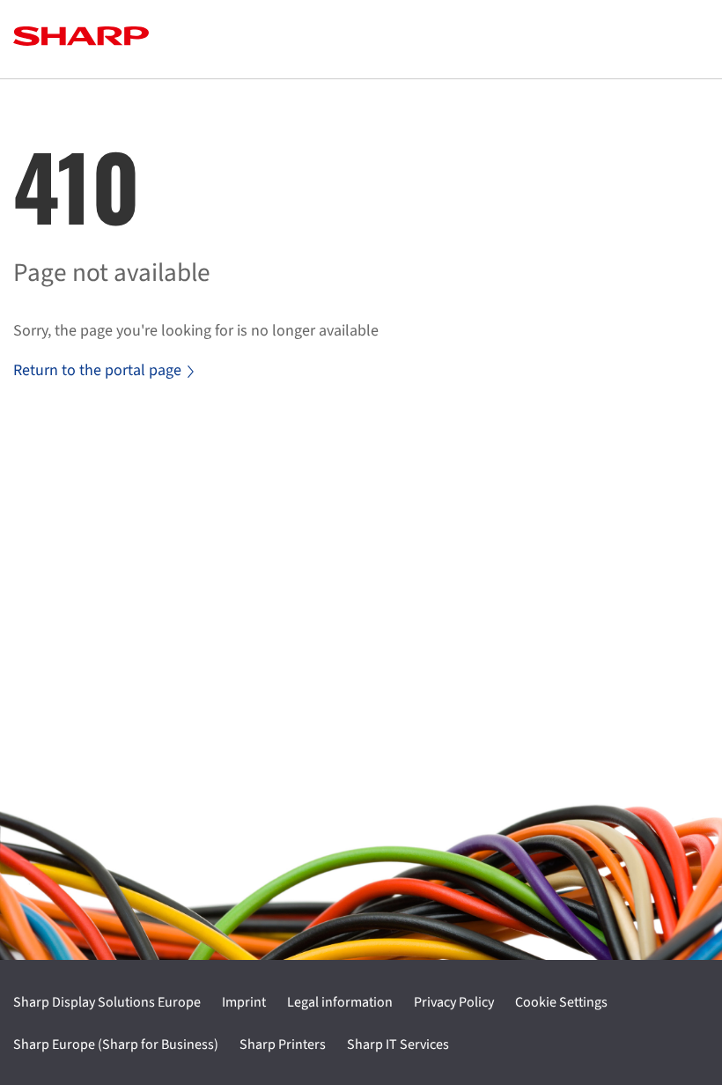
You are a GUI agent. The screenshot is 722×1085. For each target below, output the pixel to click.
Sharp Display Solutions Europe (107, 1002)
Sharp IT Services (398, 1044)
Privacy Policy (454, 1002)
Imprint (244, 1002)
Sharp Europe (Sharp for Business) (115, 1044)
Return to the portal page (97, 370)
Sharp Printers (282, 1044)
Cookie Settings (561, 1002)
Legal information (340, 1002)
